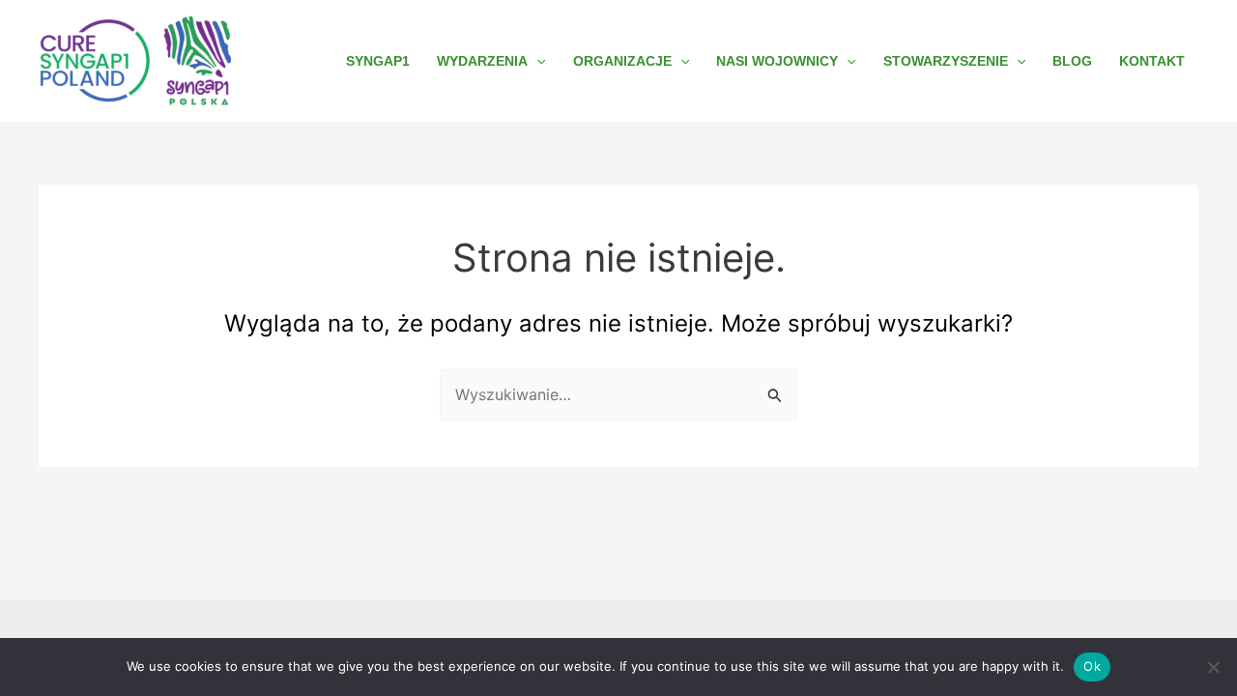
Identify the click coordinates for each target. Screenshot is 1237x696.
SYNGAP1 (378, 61)
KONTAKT (1152, 61)
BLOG (1072, 61)
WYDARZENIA (482, 61)
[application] (536, 61)
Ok (1092, 666)
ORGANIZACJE (622, 61)
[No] (1213, 667)
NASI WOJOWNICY (777, 61)
